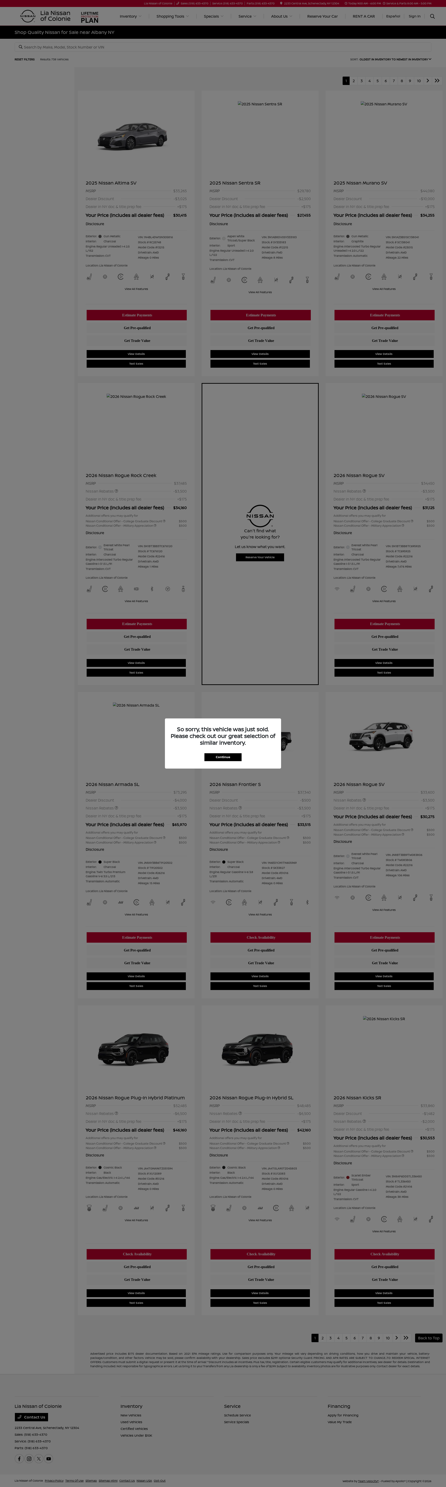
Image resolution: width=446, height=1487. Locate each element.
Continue (223, 757)
